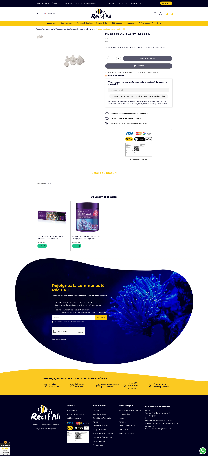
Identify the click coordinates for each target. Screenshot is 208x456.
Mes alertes (123, 430)
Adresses (122, 422)
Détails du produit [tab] (104, 172)
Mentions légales (100, 414)
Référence (40, 184)
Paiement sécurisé (72, 3)
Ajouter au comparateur (147, 72)
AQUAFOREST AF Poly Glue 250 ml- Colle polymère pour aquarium (85, 237)
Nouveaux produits (75, 414)
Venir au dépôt (99, 441)
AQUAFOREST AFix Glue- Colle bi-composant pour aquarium (50, 237)
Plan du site (98, 445)
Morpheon (52, 429)
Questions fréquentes (102, 437)
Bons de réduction (127, 426)
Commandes (124, 414)
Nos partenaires (99, 430)
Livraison (96, 410)
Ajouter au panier (147, 58)
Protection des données (103, 433)
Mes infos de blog (126, 433)
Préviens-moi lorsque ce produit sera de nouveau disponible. (139, 96)
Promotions (72, 410)
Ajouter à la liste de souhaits (120, 72)
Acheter (140, 66)
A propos (96, 422)
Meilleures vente (74, 418)
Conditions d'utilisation (102, 418)
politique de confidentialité (74, 322)
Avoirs (121, 418)
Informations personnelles (130, 410)
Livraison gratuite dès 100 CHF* (48, 3)
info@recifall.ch (164, 429)
